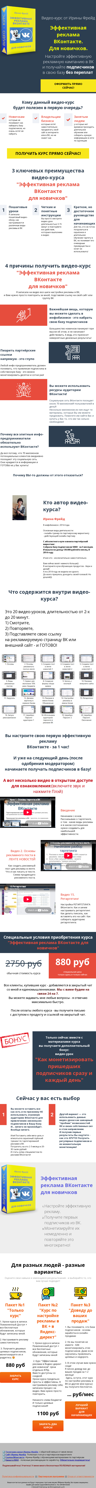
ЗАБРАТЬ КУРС (15, 1377)
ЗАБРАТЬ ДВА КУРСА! (48, 1425)
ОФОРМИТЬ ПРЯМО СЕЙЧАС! (68, 85)
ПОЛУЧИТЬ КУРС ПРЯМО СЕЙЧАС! (48, 153)
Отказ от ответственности (81, 1476)
